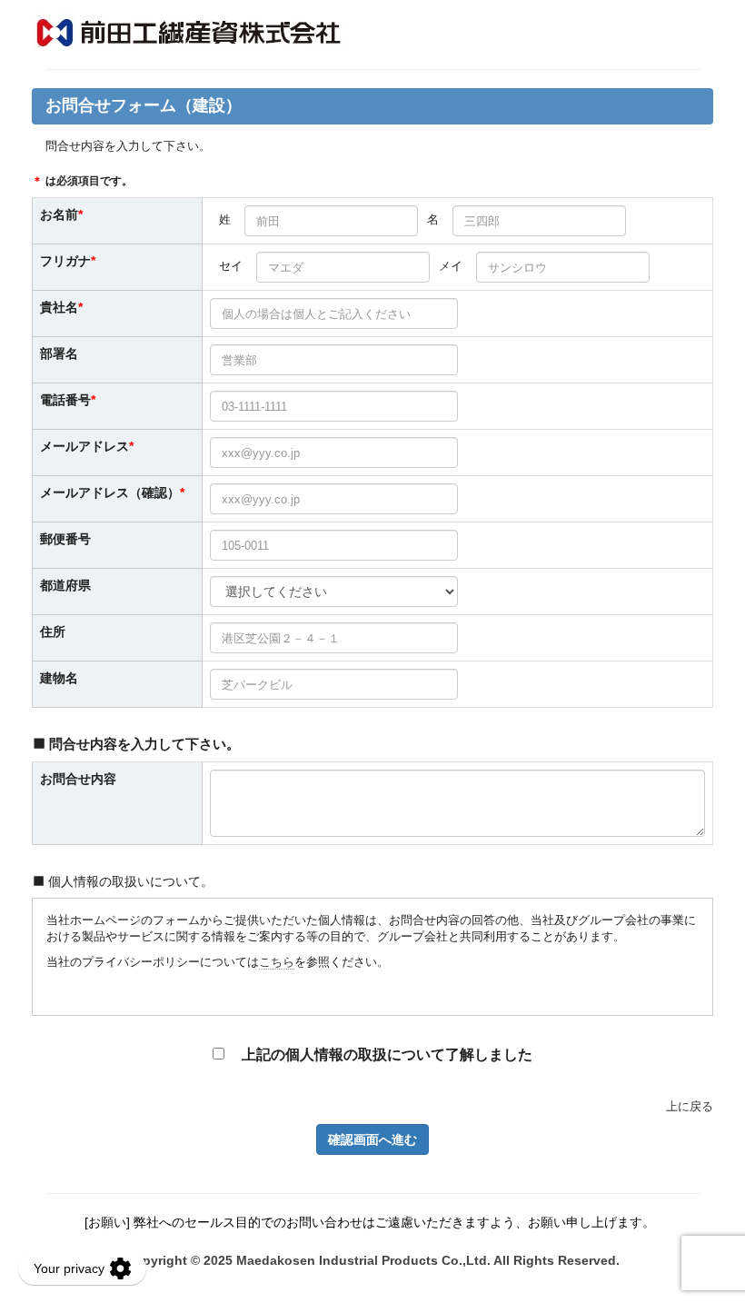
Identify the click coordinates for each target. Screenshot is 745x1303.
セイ (231, 266)
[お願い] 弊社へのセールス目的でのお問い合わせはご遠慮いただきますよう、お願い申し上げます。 (369, 1222)
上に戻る (689, 1106)
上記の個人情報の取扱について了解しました (385, 1054)
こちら (276, 962)
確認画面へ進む (372, 1139)
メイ (450, 266)
